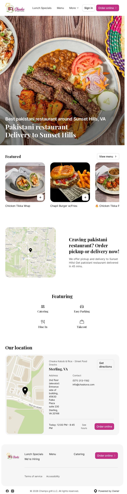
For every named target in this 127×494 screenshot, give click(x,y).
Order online (104, 426)
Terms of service (33, 476)
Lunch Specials (42, 8)
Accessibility (53, 476)
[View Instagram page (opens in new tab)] (13, 491)
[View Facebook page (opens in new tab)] (7, 491)
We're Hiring (32, 459)
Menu (60, 8)
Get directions (105, 364)
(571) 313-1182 (81, 380)
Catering (79, 454)
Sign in (88, 8)
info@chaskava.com (83, 384)
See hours (84, 426)
